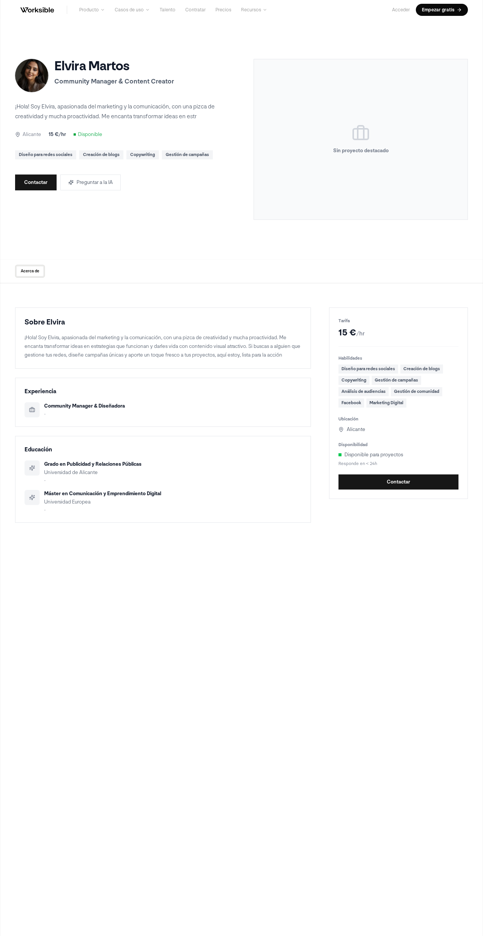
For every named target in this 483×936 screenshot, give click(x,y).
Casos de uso (129, 10)
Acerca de (30, 271)
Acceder (401, 10)
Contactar (36, 182)
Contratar (195, 10)
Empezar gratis (438, 10)
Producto (89, 10)
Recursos (251, 10)
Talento (167, 10)
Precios (223, 10)
